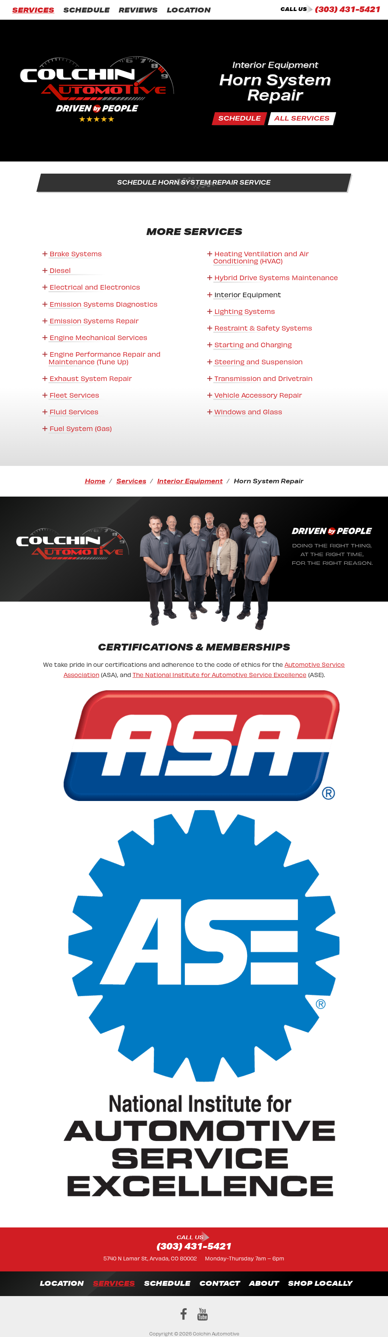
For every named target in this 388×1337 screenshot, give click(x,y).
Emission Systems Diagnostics (104, 303)
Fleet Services (74, 394)
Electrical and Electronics (95, 286)
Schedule (86, 9)
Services (33, 9)
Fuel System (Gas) (81, 428)
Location (189, 9)
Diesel (60, 269)
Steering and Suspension (258, 361)
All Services (302, 118)
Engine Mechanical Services (98, 337)
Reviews (138, 9)
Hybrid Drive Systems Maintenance (276, 277)
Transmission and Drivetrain (263, 377)
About (264, 1283)
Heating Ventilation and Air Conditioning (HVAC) (261, 256)
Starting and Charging (253, 344)
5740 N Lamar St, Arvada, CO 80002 (150, 1258)
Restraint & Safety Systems (263, 327)
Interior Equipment (247, 294)
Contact (219, 1283)
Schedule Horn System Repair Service (194, 182)
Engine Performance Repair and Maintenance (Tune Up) (104, 357)
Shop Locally (320, 1283)
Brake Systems (76, 253)
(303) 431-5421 (347, 9)
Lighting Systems (244, 310)
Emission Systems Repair (94, 320)
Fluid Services (74, 411)
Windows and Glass (248, 411)
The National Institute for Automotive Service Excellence (220, 674)
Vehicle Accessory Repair (258, 394)
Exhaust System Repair (91, 377)
